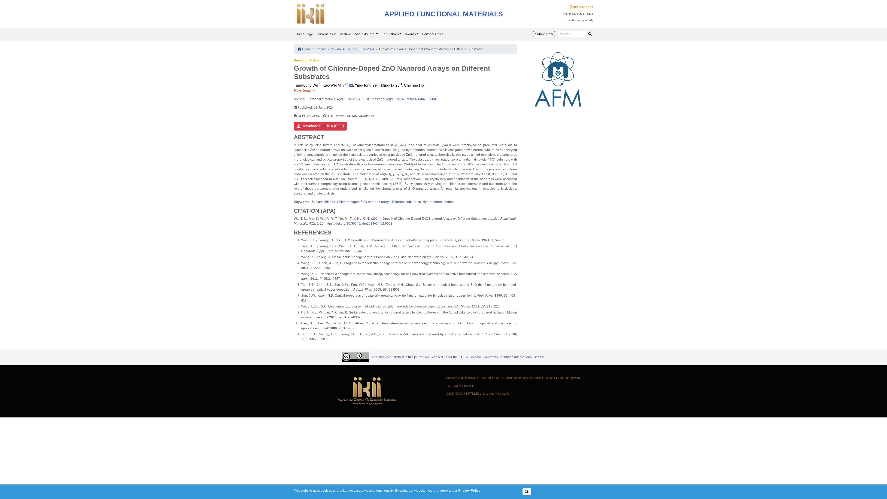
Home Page (304, 34)
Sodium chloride (323, 202)
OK (527, 491)
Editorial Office (433, 34)
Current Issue (327, 34)
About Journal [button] (365, 34)
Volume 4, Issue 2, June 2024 (352, 49)
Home (306, 49)
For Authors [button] (390, 34)
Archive (345, 34)
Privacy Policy (469, 490)
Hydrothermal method (439, 202)
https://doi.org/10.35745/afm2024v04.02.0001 (404, 99)
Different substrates (406, 202)
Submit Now (544, 34)
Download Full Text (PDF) (322, 126)
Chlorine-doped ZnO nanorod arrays (363, 202)
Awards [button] (410, 34)
